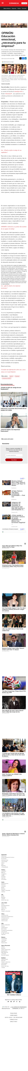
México (3, 872)
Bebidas (3, 960)
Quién (2, 882)
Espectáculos (4, 883)
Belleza (3, 889)
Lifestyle (3, 953)
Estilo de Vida (5, 966)
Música (3, 909)
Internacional (4, 860)
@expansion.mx (14, 1001)
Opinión (11, 376)
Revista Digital (24, 3)
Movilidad (4, 929)
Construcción (4, 915)
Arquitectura (4, 919)
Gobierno (3, 871)
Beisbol (3, 948)
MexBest (3, 958)
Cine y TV (3, 908)
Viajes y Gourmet (5, 890)
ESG (2, 864)
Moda (2, 887)
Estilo (2, 904)
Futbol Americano (5, 949)
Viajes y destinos (5, 962)
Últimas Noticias (7, 8)
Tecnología (4, 861)
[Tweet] (20, 58)
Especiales (4, 942)
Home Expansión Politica (7, 857)
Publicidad (13, 1013)
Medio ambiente (5, 924)
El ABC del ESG (5, 933)
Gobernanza (4, 927)
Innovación (4, 931)
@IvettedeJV (8, 94)
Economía (24, 8)
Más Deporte (4, 952)
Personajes (4, 963)
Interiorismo (4, 920)
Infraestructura (5, 917)
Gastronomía (4, 959)
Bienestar (3, 964)
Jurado (3, 967)
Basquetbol (4, 951)
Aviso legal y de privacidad (13, 1017)
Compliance (13, 1015)
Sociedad (3, 879)
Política (19, 8)
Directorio (13, 1021)
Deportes (3, 906)
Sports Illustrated (5, 945)
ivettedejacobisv (18, 91)
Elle (2, 894)
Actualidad (4, 938)
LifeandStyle (4, 867)
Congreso (3, 873)
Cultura (3, 891)
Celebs (3, 898)
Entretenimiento (5, 905)
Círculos (3, 886)
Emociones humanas (6, 378)
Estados (3, 876)
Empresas (14, 8)
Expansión (4, 854)
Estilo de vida (5, 900)
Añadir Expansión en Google (8, 61)
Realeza (3, 884)
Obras (3, 862)
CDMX (3, 875)
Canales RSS (14, 1019)
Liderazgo (4, 940)
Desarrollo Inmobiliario (7, 916)
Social (3, 926)
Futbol (3, 946)
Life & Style (4, 903)
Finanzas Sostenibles (6, 930)
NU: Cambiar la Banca (14, 995)
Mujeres (3, 865)
